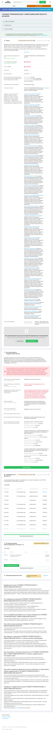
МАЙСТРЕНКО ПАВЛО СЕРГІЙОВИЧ (31, 165)
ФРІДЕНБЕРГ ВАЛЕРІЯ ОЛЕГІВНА (31, 258)
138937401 (44, 492)
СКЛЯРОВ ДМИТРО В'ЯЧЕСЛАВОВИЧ (32, 267)
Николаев (17, 707)
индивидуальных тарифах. (45, 9)
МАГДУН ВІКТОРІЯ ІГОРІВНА (30, 289)
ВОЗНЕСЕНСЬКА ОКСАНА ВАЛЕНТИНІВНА (33, 306)
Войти (14, 6)
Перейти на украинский (42, 35)
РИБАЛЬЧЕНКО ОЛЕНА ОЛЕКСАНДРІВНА (33, 278)
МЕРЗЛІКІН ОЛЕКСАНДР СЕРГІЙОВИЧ (32, 104)
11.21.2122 (6, 559)
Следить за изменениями (9, 21)
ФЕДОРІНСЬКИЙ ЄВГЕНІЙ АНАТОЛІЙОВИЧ (33, 215)
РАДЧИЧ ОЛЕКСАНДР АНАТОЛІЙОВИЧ (32, 94)
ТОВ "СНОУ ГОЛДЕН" (6, 716)
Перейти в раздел (26, 467)
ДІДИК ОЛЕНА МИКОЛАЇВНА (30, 248)
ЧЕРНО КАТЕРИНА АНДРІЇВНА (30, 115)
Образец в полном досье (12, 565)
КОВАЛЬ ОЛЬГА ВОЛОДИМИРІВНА (31, 185)
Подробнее (46, 87)
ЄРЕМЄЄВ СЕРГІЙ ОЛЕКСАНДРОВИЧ (32, 226)
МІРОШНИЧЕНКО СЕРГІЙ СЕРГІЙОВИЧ (32, 237)
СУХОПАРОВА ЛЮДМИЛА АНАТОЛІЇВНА (32, 315)
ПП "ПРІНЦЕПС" (5, 718)
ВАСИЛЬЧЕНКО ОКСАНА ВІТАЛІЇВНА (32, 135)
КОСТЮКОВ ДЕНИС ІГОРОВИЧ (30, 176)
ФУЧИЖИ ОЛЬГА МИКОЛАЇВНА (30, 125)
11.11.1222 (6, 555)
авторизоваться (20, 341)
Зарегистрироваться (31, 341)
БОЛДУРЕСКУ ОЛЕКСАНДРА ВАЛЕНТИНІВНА (33, 195)
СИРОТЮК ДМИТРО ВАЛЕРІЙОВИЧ (31, 206)
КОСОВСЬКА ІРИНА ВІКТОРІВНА (31, 145)
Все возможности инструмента (26, 536)
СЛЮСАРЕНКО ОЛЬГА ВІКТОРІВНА (31, 155)
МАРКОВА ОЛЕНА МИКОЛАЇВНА (31, 311)
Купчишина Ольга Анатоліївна (30, 299)
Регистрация (39, 6)
